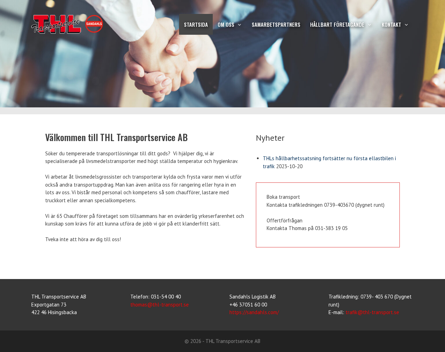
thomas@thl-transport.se (159, 304)
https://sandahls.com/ (254, 312)
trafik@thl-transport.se (372, 312)
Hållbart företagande (337, 24)
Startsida (196, 24)
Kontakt (391, 24)
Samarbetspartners (276, 24)
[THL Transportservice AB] (103, 24)
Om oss (226, 24)
